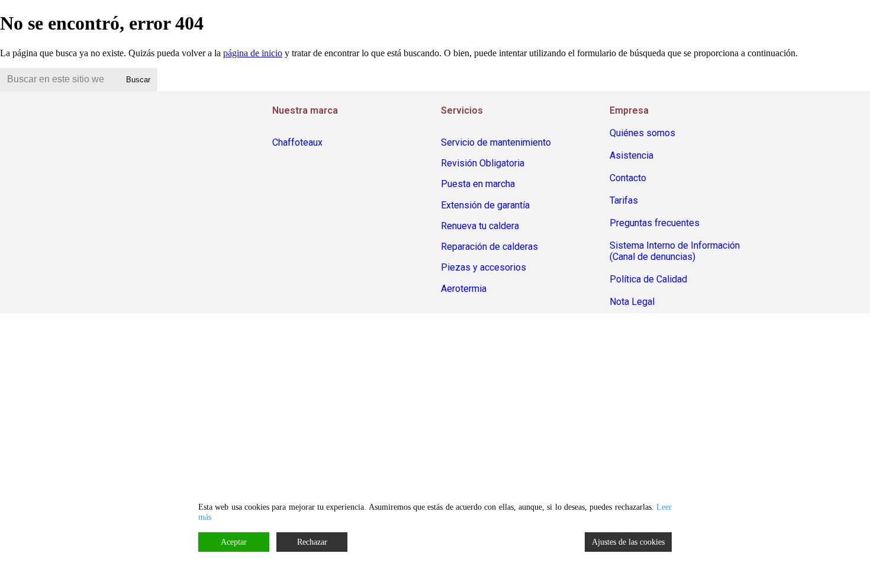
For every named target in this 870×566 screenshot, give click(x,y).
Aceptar (234, 542)
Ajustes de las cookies (628, 542)
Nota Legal (632, 301)
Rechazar (312, 542)
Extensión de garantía (485, 205)
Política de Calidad (648, 279)
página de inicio (252, 53)
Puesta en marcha (478, 183)
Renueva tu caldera (480, 225)
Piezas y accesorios (483, 267)
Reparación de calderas (489, 246)
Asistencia (631, 155)
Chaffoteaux (297, 142)
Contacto (628, 178)
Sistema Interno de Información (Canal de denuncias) (675, 251)
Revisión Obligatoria (482, 163)
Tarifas (624, 200)
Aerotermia (463, 288)
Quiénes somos (642, 133)
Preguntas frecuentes (655, 223)
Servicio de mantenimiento (496, 142)
